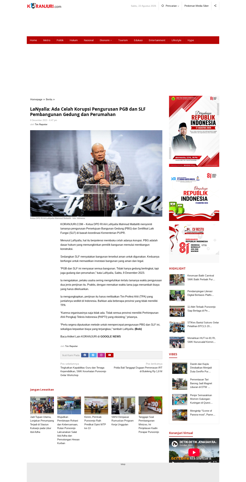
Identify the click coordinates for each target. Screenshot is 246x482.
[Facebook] (85, 355)
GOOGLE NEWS (110, 336)
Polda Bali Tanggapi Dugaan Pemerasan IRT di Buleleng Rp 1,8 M (138, 367)
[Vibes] (44, 5)
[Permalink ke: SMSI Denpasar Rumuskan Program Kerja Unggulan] (123, 405)
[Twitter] (93, 355)
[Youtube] (109, 355)
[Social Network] (215, 6)
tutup (123, 464)
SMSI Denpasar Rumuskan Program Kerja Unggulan (122, 420)
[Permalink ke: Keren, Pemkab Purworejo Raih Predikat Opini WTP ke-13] (96, 405)
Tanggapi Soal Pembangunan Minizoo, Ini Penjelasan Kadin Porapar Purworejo (149, 424)
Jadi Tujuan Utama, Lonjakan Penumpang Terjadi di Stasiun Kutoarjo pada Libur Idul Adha (42, 424)
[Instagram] (101, 355)
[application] (194, 452)
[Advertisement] (123, 22)
